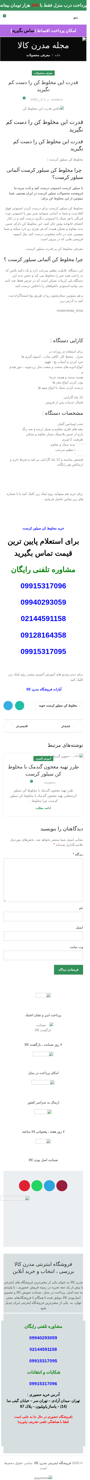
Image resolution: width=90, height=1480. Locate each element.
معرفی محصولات (38, 55)
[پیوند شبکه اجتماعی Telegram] (8, 705)
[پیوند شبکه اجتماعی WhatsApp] (19, 705)
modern (57, 99)
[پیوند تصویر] (15, 1211)
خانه (57, 55)
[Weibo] (24, 1185)
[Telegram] (49, 1185)
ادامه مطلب (43, 808)
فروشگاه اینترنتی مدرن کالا (52, 1463)
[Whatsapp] (36, 1185)
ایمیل (79, 927)
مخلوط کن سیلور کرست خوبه (58, 705)
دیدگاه (78, 854)
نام (81, 908)
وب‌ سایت (76, 947)
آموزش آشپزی (43, 758)
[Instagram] (61, 1185)
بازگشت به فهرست (43, 726)
